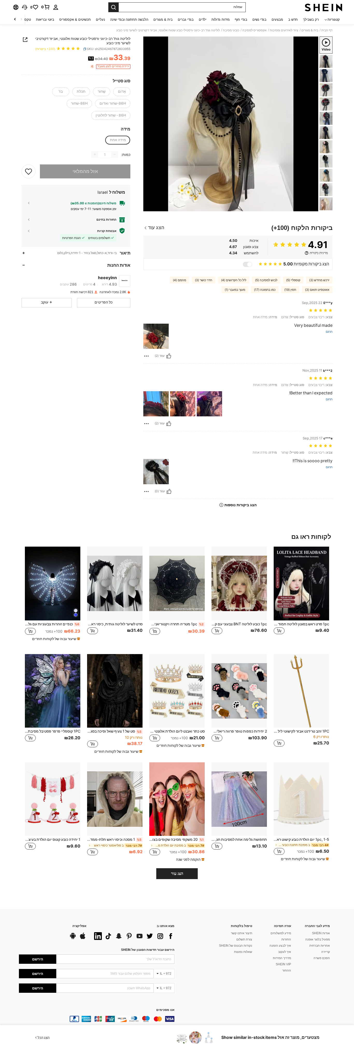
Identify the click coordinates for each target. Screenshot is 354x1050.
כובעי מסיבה (231, 30)
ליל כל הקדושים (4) (233, 280)
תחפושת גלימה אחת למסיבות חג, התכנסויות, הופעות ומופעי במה (239, 839)
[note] (55, 638)
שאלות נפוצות (243, 952)
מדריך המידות (282, 958)
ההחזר (286, 970)
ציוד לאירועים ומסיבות (284, 30)
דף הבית (326, 30)
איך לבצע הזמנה (280, 945)
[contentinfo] (96, 1019)
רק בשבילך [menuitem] (311, 19)
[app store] (82, 938)
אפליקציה (79, 926)
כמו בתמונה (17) (264, 290)
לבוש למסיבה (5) (266, 280)
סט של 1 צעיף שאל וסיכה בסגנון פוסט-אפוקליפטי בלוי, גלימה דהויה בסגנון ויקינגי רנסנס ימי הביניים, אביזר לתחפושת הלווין (114, 731)
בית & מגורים (309, 30)
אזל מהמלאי (85, 171)
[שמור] (29, 171)
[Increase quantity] (94, 154)
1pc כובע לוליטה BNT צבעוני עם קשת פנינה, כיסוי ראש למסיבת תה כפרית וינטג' (239, 624)
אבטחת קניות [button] (106, 231)
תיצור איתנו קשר (241, 933)
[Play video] (231, 124)
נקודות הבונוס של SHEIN (235, 945)
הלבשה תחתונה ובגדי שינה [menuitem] (129, 19)
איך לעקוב (284, 952)
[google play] (72, 938)
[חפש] (113, 7)
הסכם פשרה (322, 958)
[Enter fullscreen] (149, 207)
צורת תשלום (244, 939)
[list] (132, 936)
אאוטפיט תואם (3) (317, 290)
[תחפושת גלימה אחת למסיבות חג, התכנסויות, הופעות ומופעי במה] (239, 799)
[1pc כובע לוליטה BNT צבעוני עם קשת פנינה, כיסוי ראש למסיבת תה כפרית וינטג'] (239, 583)
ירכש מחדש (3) (319, 280)
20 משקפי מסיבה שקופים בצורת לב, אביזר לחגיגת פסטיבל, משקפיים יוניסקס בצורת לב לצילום (176, 839)
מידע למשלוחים (281, 933)
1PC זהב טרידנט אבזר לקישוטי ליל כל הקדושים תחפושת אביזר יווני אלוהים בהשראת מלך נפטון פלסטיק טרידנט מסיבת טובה (301, 731)
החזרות (286, 939)
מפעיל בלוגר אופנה (317, 939)
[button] (25, 7)
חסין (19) (290, 290)
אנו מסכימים (165, 1010)
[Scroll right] (15, 20)
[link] (45, 7)
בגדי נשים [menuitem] (259, 19)
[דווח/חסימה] (146, 356)
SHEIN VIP (283, 964)
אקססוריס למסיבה (254, 30)
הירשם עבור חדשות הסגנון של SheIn (147, 950)
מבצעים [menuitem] (277, 19)
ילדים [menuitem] (202, 19)
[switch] (247, 264)
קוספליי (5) (293, 280)
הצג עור (177, 873)
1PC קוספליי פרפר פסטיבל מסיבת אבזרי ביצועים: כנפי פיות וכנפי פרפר (52, 731)
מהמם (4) (179, 280)
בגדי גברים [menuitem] (186, 19)
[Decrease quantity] (114, 154)
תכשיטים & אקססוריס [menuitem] (75, 19)
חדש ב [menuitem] (293, 19)
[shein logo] (323, 7)
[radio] (121, 91)
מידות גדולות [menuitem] (220, 19)
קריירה (325, 952)
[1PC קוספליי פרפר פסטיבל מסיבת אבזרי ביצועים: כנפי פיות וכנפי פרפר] (52, 691)
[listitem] (301, 596)
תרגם (329, 332)
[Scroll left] (21, 20)
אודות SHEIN (321, 933)
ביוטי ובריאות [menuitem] (45, 19)
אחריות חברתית (319, 945)
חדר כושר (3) (203, 280)
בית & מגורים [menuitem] (163, 19)
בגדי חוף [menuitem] (241, 19)
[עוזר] (169, 356)
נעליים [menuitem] (100, 19)
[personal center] (56, 7)
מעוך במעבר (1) (235, 290)
